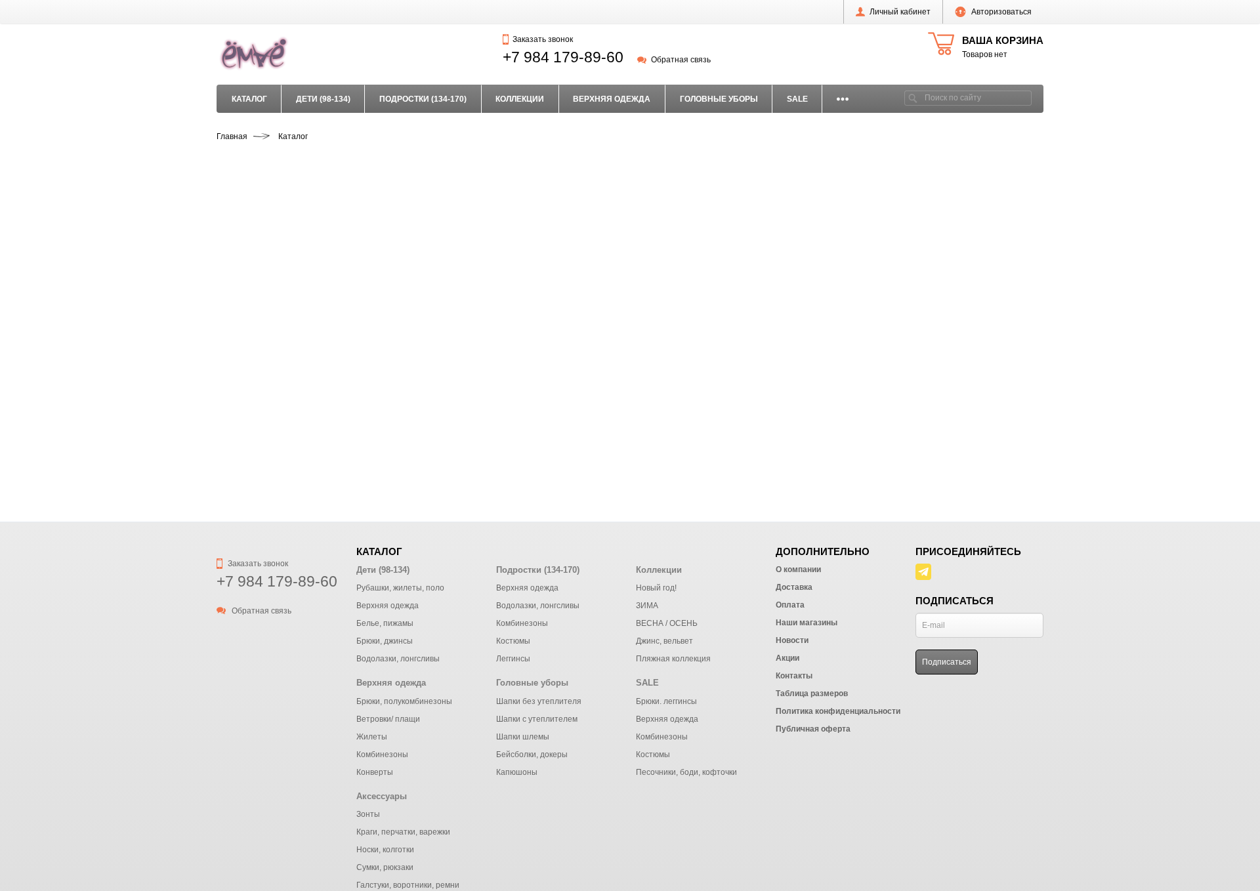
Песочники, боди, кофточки (686, 772)
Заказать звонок (542, 39)
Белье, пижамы (384, 623)
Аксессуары (381, 796)
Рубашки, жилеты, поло (400, 587)
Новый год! (656, 587)
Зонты (368, 814)
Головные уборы (719, 99)
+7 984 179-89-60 (563, 57)
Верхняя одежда (611, 99)
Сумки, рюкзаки (384, 867)
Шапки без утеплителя (538, 701)
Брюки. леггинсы (666, 701)
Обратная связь (680, 59)
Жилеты (371, 736)
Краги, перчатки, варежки (403, 832)
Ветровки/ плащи (388, 719)
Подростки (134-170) (423, 99)
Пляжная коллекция (673, 658)
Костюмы (513, 641)
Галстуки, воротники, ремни (407, 885)
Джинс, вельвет (664, 641)
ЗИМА (647, 605)
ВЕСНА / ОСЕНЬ (667, 623)
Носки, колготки (385, 849)
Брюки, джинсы (384, 641)
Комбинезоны (522, 623)
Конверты (374, 772)
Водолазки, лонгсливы (398, 658)
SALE (797, 99)
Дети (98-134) (323, 99)
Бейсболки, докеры (532, 754)
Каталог (249, 99)
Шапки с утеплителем (537, 719)
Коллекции (519, 99)
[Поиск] (912, 98)
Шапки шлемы (522, 736)
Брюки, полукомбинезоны (404, 701)
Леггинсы (513, 658)
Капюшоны (516, 772)
